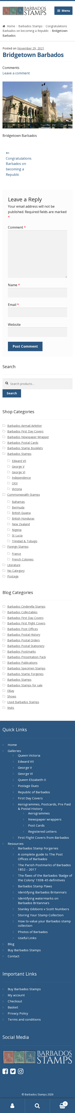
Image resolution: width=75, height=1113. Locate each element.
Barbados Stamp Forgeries (25, 674)
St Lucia (17, 535)
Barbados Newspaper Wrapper (28, 437)
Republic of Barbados (34, 792)
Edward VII (19, 461)
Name (14, 285)
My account (16, 995)
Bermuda (18, 507)
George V (18, 466)
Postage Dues (28, 786)
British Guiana (21, 513)
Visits (10, 708)
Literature (13, 565)
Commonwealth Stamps (23, 495)
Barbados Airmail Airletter (24, 426)
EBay (10, 691)
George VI (18, 472)
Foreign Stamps (18, 547)
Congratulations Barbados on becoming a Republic (18, 166)
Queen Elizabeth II (32, 780)
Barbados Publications (22, 663)
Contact (13, 956)
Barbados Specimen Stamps (26, 668)
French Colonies (23, 559)
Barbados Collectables (22, 612)
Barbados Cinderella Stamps (26, 606)
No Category (16, 571)
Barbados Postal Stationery (25, 646)
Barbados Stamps (30, 26)
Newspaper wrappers (44, 819)
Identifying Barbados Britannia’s (42, 892)
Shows (11, 696)
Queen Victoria (29, 755)
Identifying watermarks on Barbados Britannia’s (38, 900)
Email (13, 304)
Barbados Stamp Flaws (35, 886)
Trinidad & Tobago (24, 541)
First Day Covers (30, 798)
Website (14, 324)
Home (11, 26)
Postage (13, 576)
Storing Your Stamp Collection (41, 915)
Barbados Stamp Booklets (25, 448)
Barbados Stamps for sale (24, 685)
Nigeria (16, 530)
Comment (17, 227)
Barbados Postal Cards (22, 443)
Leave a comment (16, 73)
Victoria (17, 489)
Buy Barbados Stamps (24, 950)
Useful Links (27, 938)
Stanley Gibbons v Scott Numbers (43, 909)
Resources (16, 843)
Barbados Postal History (23, 635)
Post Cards (36, 825)
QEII (15, 483)
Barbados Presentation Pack (26, 657)
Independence (21, 478)
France (16, 554)
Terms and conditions (24, 1019)
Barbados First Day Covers (25, 431)
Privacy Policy (18, 1013)
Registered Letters (42, 831)
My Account (12, 1106)
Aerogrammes (39, 813)
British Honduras (23, 518)
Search (12, 393)
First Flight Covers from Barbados (43, 837)
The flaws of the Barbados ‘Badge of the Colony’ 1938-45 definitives (45, 877)
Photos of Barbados (33, 932)
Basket (13, 1007)
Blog (11, 944)
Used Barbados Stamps (23, 702)
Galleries (14, 751)
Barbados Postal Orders (23, 640)
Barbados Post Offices (22, 629)
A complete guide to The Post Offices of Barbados (40, 856)
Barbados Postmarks (21, 652)
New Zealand (21, 524)
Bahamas (18, 502)
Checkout (15, 1001)
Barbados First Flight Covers (26, 623)
